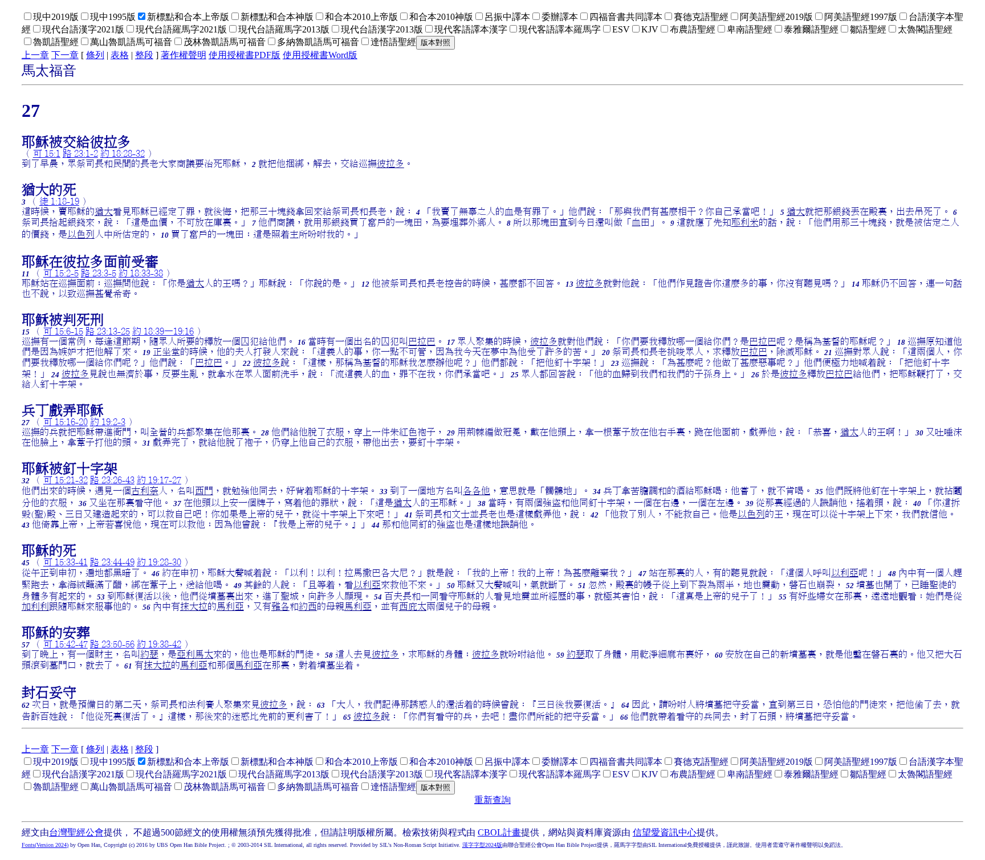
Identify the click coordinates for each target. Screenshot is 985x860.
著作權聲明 (183, 55)
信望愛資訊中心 (665, 832)
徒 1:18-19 (59, 201)
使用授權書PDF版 (244, 55)
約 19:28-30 (159, 561)
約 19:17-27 (159, 479)
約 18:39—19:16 (163, 331)
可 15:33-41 (65, 561)
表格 (120, 55)
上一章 (35, 55)
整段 (144, 55)
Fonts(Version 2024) (45, 845)
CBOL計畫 (499, 832)
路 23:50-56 (112, 644)
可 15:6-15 (63, 331)
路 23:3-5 (98, 273)
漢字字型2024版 (482, 845)
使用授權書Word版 (320, 55)
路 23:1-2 (80, 153)
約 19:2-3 (107, 421)
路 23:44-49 (112, 561)
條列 (95, 55)
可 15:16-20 (65, 421)
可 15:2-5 (61, 273)
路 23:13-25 (108, 331)
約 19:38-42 (159, 644)
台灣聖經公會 (76, 832)
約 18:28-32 (122, 153)
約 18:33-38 (141, 273)
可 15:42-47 (65, 644)
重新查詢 (492, 800)
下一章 (65, 55)
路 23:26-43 (112, 479)
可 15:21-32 (65, 479)
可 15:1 (46, 153)
